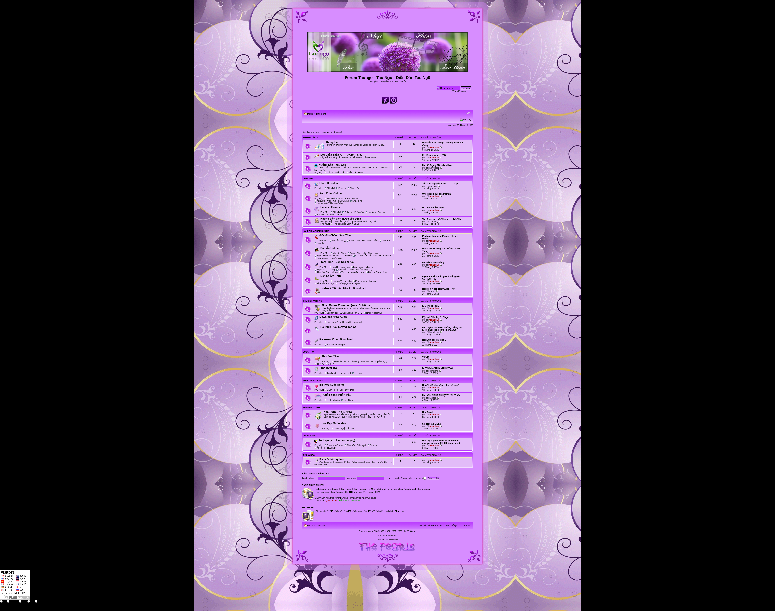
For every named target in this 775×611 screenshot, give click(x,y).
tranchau (434, 147)
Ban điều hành (426, 525)
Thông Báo (332, 142)
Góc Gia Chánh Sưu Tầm (335, 235)
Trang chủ (321, 114)
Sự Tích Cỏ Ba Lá (431, 424)
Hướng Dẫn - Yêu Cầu (332, 164)
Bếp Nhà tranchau (341, 267)
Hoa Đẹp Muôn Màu (334, 423)
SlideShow (349, 400)
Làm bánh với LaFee (363, 267)
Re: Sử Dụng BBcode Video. (437, 165)
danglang (433, 371)
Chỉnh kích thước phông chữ (468, 113)
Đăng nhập (308, 473)
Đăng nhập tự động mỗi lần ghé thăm (405, 478)
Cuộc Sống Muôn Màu (337, 394)
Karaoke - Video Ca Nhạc (329, 214)
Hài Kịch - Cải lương (377, 212)
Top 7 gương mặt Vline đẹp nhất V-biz (442, 219)
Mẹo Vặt (386, 240)
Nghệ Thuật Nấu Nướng (316, 231)
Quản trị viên (332, 500)
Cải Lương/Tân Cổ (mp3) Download (344, 322)
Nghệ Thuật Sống (313, 380)
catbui (432, 291)
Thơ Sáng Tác (328, 367)
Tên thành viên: (309, 478)
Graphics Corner (335, 445)
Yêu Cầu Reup (356, 172)
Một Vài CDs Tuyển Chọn (435, 317)
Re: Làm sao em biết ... (434, 340)
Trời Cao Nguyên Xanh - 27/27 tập (440, 183)
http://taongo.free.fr (387, 535)
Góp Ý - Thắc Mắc (336, 172)
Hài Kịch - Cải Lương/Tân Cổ (338, 326)
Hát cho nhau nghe (336, 344)
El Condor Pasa (430, 306)
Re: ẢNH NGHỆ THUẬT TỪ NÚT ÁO (441, 395)
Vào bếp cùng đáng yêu (352, 272)
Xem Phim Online (330, 193)
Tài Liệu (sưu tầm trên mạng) (337, 440)
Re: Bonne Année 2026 (434, 155)
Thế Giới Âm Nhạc (312, 301)
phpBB (373, 531)
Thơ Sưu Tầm (330, 356)
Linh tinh (321, 243)
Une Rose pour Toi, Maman (436, 194)
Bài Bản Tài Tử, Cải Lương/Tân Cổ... (344, 313)
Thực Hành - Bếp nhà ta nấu (336, 261)
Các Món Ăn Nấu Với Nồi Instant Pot (373, 255)
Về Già (425, 357)
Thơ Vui (358, 373)
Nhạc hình (357, 201)
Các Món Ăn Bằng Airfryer (329, 258)
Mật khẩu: (351, 478)
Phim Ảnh (308, 179)
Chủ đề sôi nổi (335, 132)
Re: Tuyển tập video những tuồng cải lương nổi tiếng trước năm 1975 (442, 328)
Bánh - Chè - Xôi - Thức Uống (363, 240)
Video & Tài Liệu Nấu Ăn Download (344, 288)
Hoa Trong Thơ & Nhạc (338, 411)
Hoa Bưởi (427, 412)
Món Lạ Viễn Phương (365, 281)
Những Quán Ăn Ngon (349, 283)
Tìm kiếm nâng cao (461, 91)
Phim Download (329, 183)
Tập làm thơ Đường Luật (339, 373)
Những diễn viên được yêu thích (340, 218)
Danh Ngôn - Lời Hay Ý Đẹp (340, 390)
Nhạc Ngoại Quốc (375, 313)
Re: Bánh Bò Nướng (433, 262)
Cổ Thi (331, 364)
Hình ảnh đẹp (333, 400)
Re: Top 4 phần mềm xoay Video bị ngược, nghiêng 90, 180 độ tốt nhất (441, 441)
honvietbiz (434, 168)
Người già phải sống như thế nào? (440, 385)
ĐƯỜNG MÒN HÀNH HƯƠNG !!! (439, 368)
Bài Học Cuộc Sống (331, 384)
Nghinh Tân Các (311, 137)
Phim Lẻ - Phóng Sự (348, 198)
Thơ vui (320, 364)
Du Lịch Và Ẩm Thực (433, 207)
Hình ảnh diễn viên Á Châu (346, 224)
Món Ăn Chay (338, 240)
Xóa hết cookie (442, 525)
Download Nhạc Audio (333, 316)
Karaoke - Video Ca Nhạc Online (333, 201)
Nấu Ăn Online (329, 248)
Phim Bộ (331, 188)
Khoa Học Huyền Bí (326, 448)
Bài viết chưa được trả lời (314, 132)
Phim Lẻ (342, 188)
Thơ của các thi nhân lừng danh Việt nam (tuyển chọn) (360, 361)
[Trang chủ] (388, 70)
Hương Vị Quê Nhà (342, 281)
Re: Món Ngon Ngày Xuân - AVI (438, 289)
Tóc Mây (433, 221)
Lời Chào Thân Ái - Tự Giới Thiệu (341, 154)
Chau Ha (399, 511)
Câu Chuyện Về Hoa (344, 428)
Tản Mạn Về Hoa (311, 407)
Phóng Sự (355, 188)
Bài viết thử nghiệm (331, 459)
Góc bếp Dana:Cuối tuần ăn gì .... (354, 269)
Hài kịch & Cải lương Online (330, 203)
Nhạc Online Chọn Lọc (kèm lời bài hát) (346, 305)
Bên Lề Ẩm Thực (330, 275)
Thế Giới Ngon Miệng (327, 272)
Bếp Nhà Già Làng (326, 269)
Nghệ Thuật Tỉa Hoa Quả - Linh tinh (334, 255)
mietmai (433, 186)
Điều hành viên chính (349, 500)
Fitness (373, 445)
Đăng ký (467, 119)
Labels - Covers (330, 207)
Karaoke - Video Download (336, 339)
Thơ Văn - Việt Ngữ (356, 445)
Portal (310, 114)
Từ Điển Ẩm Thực (325, 283)
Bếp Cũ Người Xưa (377, 272)
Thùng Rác (309, 455)
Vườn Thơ (308, 352)
